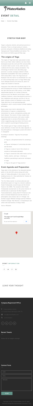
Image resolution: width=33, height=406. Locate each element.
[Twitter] (6, 323)
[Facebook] (2, 323)
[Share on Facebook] (4, 269)
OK (26, 221)
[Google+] (10, 323)
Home (2, 21)
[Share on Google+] (12, 269)
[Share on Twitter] (8, 269)
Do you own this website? (10, 221)
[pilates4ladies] (14, 9)
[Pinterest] (14, 323)
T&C (29, 403)
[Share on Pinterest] (15, 269)
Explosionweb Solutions (20, 403)
